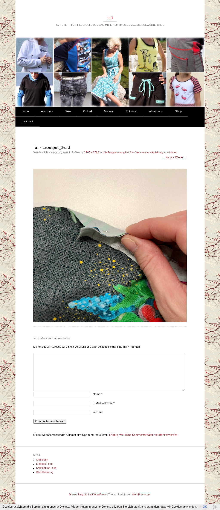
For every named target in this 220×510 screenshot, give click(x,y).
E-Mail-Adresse (104, 403)
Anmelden (42, 459)
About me (47, 111)
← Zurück (168, 157)
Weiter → (181, 157)
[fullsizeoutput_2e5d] (110, 245)
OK (205, 506)
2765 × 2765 (91, 152)
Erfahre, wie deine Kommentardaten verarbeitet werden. (143, 434)
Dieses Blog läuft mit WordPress (87, 494)
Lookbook (27, 121)
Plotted (87, 111)
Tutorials (131, 111)
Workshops (156, 111)
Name (97, 394)
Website (98, 412)
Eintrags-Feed (44, 463)
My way (109, 111)
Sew (68, 111)
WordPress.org (44, 472)
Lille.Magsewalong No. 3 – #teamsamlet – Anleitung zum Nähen (139, 152)
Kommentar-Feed (46, 467)
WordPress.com (141, 494)
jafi (110, 18)
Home (25, 111)
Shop (178, 111)
